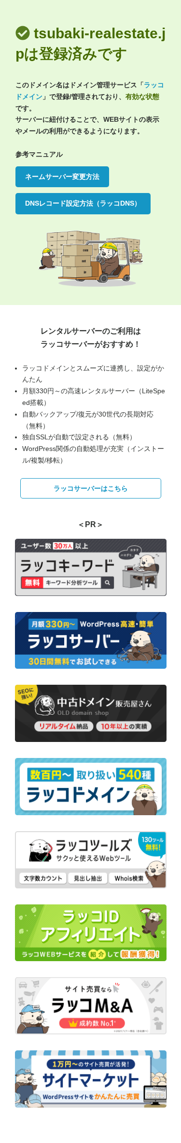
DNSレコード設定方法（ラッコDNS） (83, 203)
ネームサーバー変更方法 (62, 176)
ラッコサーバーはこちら (91, 488)
